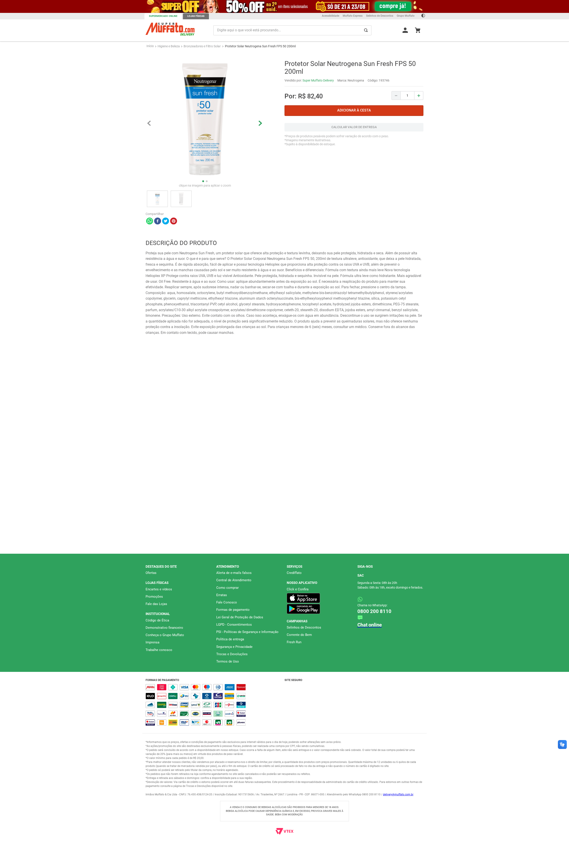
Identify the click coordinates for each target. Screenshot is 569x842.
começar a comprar (284, 57)
